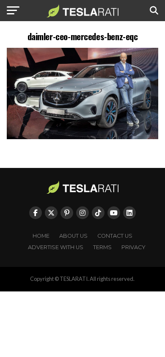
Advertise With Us (55, 247)
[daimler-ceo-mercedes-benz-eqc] (82, 137)
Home (41, 236)
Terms (102, 247)
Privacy (133, 247)
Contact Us (114, 236)
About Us (73, 236)
